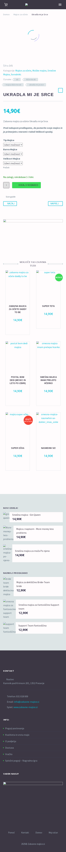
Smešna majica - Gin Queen (26, 514)
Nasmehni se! (48, 448)
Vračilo (8, 754)
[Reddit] (26, 58)
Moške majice (39, 70)
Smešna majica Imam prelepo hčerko (48, 380)
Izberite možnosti (16, 330)
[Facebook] (3, 58)
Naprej (54, 203)
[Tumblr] (17, 58)
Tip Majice (8, 140)
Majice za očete (21, 14)
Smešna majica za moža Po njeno (32, 550)
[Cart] (6, 5)
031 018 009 (22, 696)
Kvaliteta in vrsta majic (17, 734)
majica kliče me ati (13, 84)
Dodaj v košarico (28, 185)
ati (17, 79)
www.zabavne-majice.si (26, 707)
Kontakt (25, 833)
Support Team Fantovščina (32, 625)
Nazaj (10, 203)
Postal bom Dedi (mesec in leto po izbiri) (18, 380)
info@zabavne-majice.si (26, 701)
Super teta (48, 306)
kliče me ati (31, 79)
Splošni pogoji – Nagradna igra (21, 760)
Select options (16, 401)
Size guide (11, 196)
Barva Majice (10, 149)
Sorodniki (16, 74)
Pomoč (11, 833)
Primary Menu (60, 4)
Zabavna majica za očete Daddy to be (18, 309)
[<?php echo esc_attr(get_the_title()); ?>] (19, 330)
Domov (6, 14)
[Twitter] (8, 58)
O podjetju (10, 741)
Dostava (9, 747)
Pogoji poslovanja (14, 728)
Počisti (6, 167)
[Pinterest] (12, 58)
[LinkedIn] (21, 58)
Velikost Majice (11, 158)
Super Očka (17, 448)
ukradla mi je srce (36, 84)
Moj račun (53, 833)
